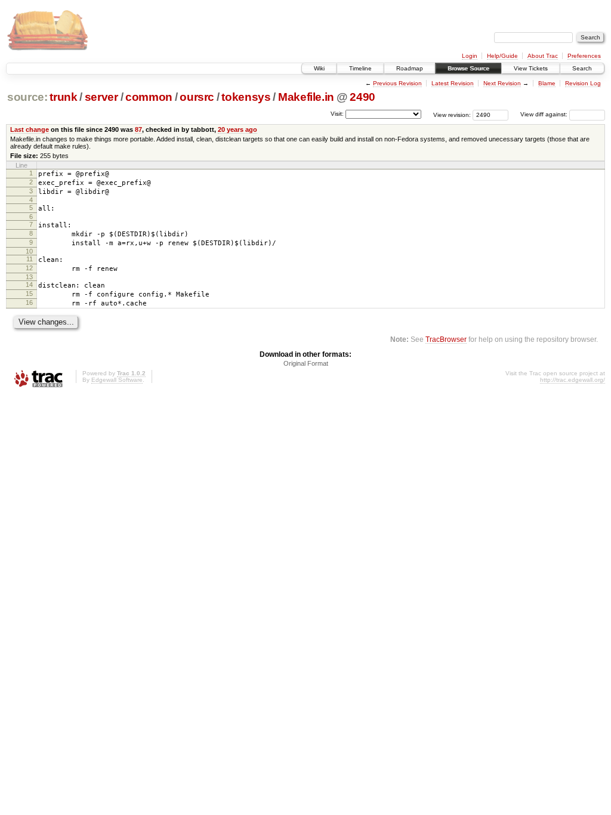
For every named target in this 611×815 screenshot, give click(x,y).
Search (582, 68)
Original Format (305, 363)
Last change (29, 129)
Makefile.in (306, 97)
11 (29, 259)
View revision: (452, 114)
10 (29, 251)
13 (29, 276)
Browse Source (468, 68)
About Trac (542, 56)
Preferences (584, 56)
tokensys (245, 97)
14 (29, 284)
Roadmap (409, 68)
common (148, 97)
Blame (547, 83)
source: (27, 97)
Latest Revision (452, 83)
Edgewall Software (117, 379)
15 (29, 293)
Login (469, 56)
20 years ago (237, 129)
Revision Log (583, 83)
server (101, 97)
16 (29, 302)
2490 (362, 97)
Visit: (337, 113)
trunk (63, 97)
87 (138, 129)
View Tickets (531, 68)
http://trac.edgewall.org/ (572, 379)
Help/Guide (502, 56)
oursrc (197, 97)
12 (29, 267)
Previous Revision (397, 83)
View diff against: (544, 114)
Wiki (319, 68)
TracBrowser (446, 339)
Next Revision (502, 83)
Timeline (360, 68)
